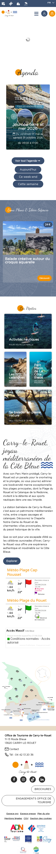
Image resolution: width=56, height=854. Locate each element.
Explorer (11, 561)
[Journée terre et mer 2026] (28, 117)
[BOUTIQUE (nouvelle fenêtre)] (18, 3)
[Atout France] (12, 839)
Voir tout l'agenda (26, 160)
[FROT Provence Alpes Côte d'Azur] (37, 828)
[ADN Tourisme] (16, 828)
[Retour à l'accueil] (9, 14)
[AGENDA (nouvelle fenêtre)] (3, 3)
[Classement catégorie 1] (28, 839)
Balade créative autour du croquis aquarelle (27, 260)
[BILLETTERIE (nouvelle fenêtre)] (11, 3)
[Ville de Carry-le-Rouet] (44, 839)
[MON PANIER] (52, 13)
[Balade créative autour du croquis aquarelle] (28, 238)
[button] (52, 13)
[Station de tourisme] (36, 850)
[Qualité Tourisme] (23, 850)
